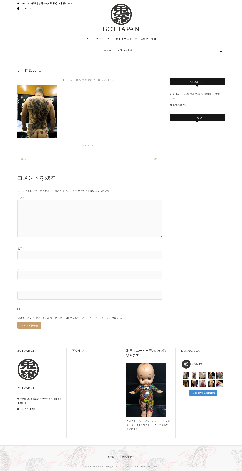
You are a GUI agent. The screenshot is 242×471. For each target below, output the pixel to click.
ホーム (107, 50)
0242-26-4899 (27, 409)
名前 (20, 248)
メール (22, 269)
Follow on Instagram (205, 392)
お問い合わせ (125, 50)
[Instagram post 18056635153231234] (194, 375)
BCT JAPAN (121, 29)
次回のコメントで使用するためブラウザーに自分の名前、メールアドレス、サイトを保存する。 (70, 317)
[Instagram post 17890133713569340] (186, 375)
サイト (21, 289)
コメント (22, 197)
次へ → (158, 159)
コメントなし (107, 80)
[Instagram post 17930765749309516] (211, 383)
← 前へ (21, 159)
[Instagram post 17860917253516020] (219, 383)
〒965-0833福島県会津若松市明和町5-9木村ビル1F (46, 3)
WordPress (152, 466)
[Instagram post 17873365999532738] (186, 383)
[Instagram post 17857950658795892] (211, 375)
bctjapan (69, 80)
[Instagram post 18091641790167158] (202, 375)
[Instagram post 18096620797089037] (219, 375)
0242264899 (26, 8)
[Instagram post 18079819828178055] (202, 383)
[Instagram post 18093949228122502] (194, 383)
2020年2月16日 (86, 80)
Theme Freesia (126, 466)
